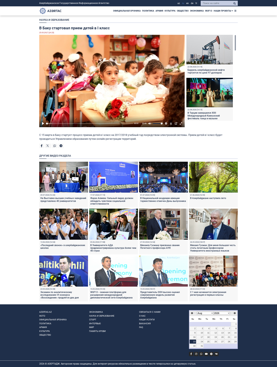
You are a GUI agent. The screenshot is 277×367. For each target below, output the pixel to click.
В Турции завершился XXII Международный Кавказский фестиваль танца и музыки (204, 115)
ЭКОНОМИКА (197, 11)
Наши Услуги (147, 319)
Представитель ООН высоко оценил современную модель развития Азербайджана (160, 295)
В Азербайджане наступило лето (208, 198)
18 (208, 337)
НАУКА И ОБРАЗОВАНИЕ (54, 19)
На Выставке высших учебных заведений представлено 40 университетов (63, 199)
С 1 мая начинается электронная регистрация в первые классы (208, 293)
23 (194, 341)
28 (229, 341)
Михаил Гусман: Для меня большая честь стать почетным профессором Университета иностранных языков (213, 248)
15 (235, 333)
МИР (91, 327)
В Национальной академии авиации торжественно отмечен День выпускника (163, 199)
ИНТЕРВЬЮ (95, 323)
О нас (142, 316)
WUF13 (208, 11)
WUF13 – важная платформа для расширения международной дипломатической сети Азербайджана (111, 295)
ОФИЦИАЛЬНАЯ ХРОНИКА (127, 11)
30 (194, 346)
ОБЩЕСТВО (183, 11)
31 (202, 346)
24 (202, 341)
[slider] (89, 123)
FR (196, 3)
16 (194, 337)
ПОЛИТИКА (148, 11)
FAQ (141, 327)
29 (235, 341)
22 (235, 337)
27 (222, 341)
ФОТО (42, 316)
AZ (178, 3)
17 (202, 337)
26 (216, 341)
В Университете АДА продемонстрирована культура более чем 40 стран (113, 248)
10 (202, 333)
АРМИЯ (159, 11)
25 (208, 341)
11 (208, 333)
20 (222, 337)
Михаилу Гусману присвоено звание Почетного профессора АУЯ (160, 246)
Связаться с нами (149, 312)
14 (229, 333)
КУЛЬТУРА (170, 11)
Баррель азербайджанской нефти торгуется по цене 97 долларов (206, 71)
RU (183, 3)
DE (192, 3)
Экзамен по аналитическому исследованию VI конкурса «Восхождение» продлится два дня (59, 295)
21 (229, 337)
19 (216, 337)
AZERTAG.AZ (45, 312)
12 (216, 333)
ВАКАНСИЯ (145, 323)
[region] (211, 78)
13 (222, 333)
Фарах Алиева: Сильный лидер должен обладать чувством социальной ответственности (111, 201)
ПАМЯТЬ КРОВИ (97, 331)
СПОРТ (92, 319)
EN (187, 3)
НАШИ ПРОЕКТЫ (223, 11)
